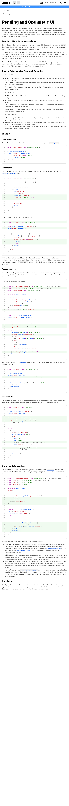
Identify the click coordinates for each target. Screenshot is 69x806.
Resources (53, 2)
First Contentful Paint (23, 551)
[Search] (18, 2)
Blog (46, 2)
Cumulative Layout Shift (53, 548)
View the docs (43, 6)
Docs (41, 2)
